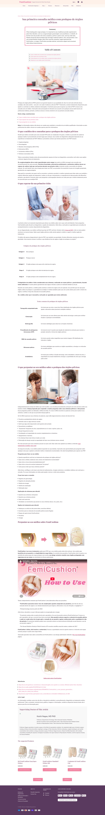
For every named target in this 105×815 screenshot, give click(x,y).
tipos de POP (69, 230)
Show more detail (25, 769)
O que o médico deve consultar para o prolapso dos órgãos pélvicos (37, 117)
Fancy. (84, 795)
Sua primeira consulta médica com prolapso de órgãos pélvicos (37, 16)
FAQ (72, 5)
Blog (22, 16)
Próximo (66, 779)
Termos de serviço (22, 799)
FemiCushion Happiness (33, 5)
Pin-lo (66, 795)
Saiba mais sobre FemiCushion (52, 678)
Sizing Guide (65, 5)
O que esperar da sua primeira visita (28, 119)
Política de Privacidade (23, 801)
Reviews (50, 5)
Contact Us (78, 5)
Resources (57, 5)
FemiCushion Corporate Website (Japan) (67, 800)
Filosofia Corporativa (35, 792)
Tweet (71, 795)
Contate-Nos (33, 794)
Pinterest (47, 795)
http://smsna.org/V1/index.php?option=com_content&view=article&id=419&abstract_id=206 (44, 694)
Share (61, 795)
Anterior (38, 779)
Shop (43, 5)
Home (24, 5)
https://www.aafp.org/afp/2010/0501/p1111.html (32, 687)
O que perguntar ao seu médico (27, 122)
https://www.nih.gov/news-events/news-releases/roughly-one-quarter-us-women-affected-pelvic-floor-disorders (50, 685)
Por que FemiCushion (79, 635)
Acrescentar (78, 795)
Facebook (47, 793)
